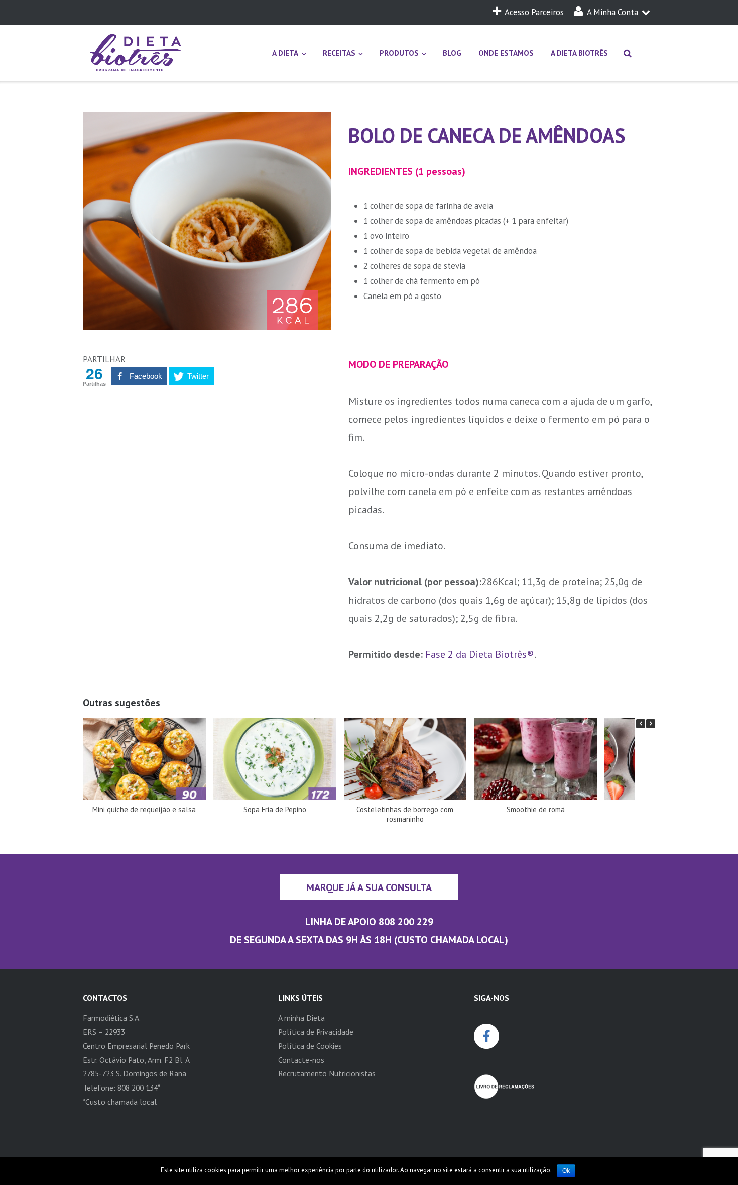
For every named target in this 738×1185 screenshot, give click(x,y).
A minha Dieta (301, 1018)
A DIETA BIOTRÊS (579, 53)
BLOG (452, 53)
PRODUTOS (399, 53)
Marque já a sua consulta (369, 887)
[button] (650, 723)
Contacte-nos (301, 1060)
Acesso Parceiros (534, 12)
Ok (566, 1170)
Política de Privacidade (315, 1032)
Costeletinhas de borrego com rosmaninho (404, 814)
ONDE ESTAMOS (506, 53)
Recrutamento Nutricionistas (327, 1073)
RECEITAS (339, 53)
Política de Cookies (310, 1046)
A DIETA (285, 53)
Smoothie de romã (536, 809)
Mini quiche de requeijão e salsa (144, 809)
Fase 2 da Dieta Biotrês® (479, 654)
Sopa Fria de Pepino (274, 809)
